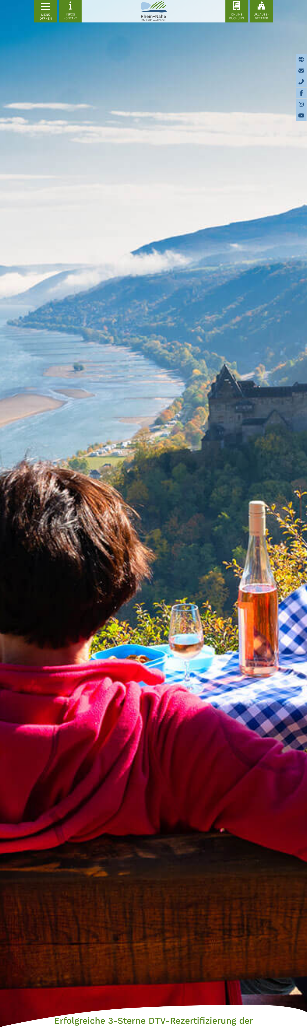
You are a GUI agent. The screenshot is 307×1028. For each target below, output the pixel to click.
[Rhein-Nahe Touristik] (153, 11)
